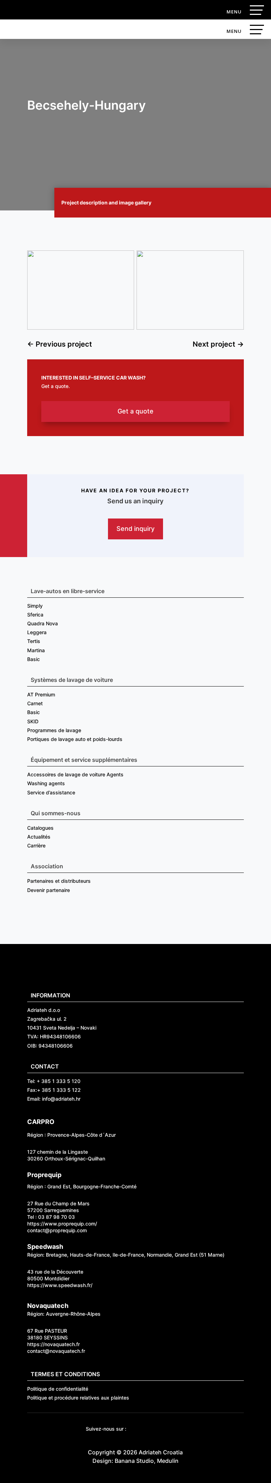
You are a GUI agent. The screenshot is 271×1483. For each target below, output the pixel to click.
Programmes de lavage (54, 730)
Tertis (33, 641)
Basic (33, 659)
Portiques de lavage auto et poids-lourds (74, 739)
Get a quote (135, 411)
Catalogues (40, 828)
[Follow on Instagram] (165, 1429)
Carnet (35, 703)
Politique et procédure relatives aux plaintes (78, 1398)
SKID (32, 721)
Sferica (35, 615)
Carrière (36, 845)
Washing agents (46, 783)
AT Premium (41, 694)
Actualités (38, 837)
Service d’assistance (51, 792)
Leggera (37, 632)
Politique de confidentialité (57, 1389)
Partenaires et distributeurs (59, 881)
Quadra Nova (42, 623)
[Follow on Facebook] (137, 1429)
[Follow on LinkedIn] (179, 1429)
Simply (35, 606)
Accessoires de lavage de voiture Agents (75, 774)
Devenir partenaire (48, 890)
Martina (36, 650)
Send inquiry (135, 528)
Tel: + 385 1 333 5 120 (53, 1081)
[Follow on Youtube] (151, 1429)
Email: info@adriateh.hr (53, 1099)
